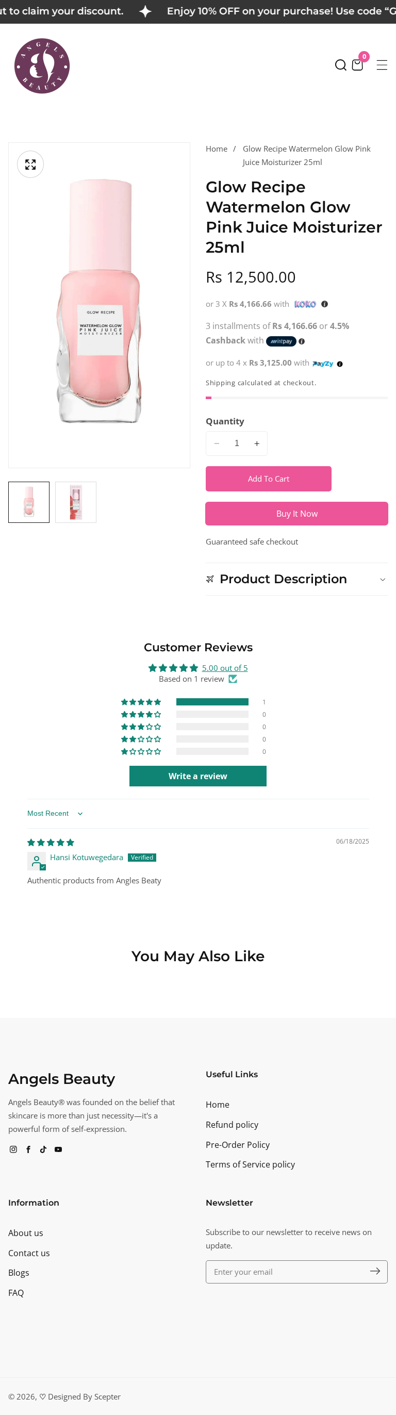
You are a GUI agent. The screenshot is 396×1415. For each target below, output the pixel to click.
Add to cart (268, 478)
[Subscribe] (375, 1272)
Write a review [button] (198, 776)
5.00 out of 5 (225, 668)
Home (216, 148)
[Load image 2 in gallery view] (75, 502)
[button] (341, 65)
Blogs (18, 1272)
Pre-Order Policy (238, 1144)
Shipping (221, 383)
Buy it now (297, 513)
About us (25, 1233)
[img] (50, 842)
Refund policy (232, 1124)
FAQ (16, 1292)
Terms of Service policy (250, 1164)
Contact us (29, 1253)
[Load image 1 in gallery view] (29, 502)
